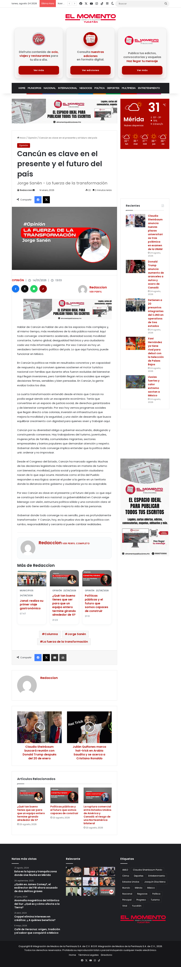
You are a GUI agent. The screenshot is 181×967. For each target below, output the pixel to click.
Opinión (32, 137)
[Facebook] (15, 288)
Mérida (138, 887)
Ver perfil (95, 291)
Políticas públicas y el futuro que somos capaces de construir (96, 603)
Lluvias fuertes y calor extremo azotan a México (154, 386)
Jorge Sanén (77, 634)
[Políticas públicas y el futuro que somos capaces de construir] (64, 795)
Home (22, 88)
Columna (51, 634)
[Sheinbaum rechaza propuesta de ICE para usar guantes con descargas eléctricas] (107, 871)
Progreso (141, 899)
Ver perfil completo (76, 543)
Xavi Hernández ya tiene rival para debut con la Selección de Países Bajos (156, 351)
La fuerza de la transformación (65, 642)
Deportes (113, 88)
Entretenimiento (149, 88)
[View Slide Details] (64, 111)
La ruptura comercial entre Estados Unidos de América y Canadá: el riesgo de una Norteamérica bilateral (97, 815)
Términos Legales (88, 955)
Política (99, 88)
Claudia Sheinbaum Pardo (147, 869)
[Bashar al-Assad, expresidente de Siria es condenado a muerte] (73, 891)
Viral (124, 905)
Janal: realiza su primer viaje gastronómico (31, 604)
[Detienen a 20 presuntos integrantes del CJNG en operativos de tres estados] (135, 305)
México (151, 887)
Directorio (106, 955)
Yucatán (136, 905)
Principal (127, 899)
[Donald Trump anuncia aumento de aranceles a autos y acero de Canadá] (135, 266)
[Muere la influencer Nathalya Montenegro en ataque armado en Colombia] (107, 881)
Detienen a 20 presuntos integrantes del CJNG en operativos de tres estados (156, 313)
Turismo (155, 899)
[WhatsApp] (34, 288)
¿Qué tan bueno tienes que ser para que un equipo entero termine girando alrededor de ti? (64, 605)
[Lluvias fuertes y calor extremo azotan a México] (135, 381)
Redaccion (26, 190)
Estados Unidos (130, 881)
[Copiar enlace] (43, 288)
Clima (125, 875)
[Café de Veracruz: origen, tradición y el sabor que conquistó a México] (73, 871)
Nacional (50, 88)
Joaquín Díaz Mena (154, 881)
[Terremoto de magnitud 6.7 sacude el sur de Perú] (90, 891)
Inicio (22, 137)
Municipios (34, 88)
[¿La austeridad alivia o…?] (107, 891)
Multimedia (129, 88)
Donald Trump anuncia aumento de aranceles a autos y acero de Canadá (156, 274)
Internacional (67, 88)
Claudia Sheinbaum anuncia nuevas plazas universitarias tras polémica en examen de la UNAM (155, 232)
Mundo (126, 887)
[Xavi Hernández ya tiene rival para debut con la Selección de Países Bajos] (135, 343)
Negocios (86, 88)
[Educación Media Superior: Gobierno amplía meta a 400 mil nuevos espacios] (73, 881)
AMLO (125, 869)
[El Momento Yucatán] (90, 18)
